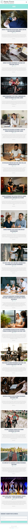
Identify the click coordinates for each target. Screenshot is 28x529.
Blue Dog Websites (16, 527)
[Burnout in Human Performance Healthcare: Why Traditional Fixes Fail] (14, 52)
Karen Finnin (14, 32)
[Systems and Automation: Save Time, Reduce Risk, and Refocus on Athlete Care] (14, 152)
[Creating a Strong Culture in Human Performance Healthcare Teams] (14, 385)
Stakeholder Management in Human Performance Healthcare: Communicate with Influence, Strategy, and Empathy (14, 298)
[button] (14, 522)
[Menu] (26, 2)
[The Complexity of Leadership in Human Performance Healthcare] (14, 452)
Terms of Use (12, 525)
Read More (14, 38)
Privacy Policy (15, 525)
